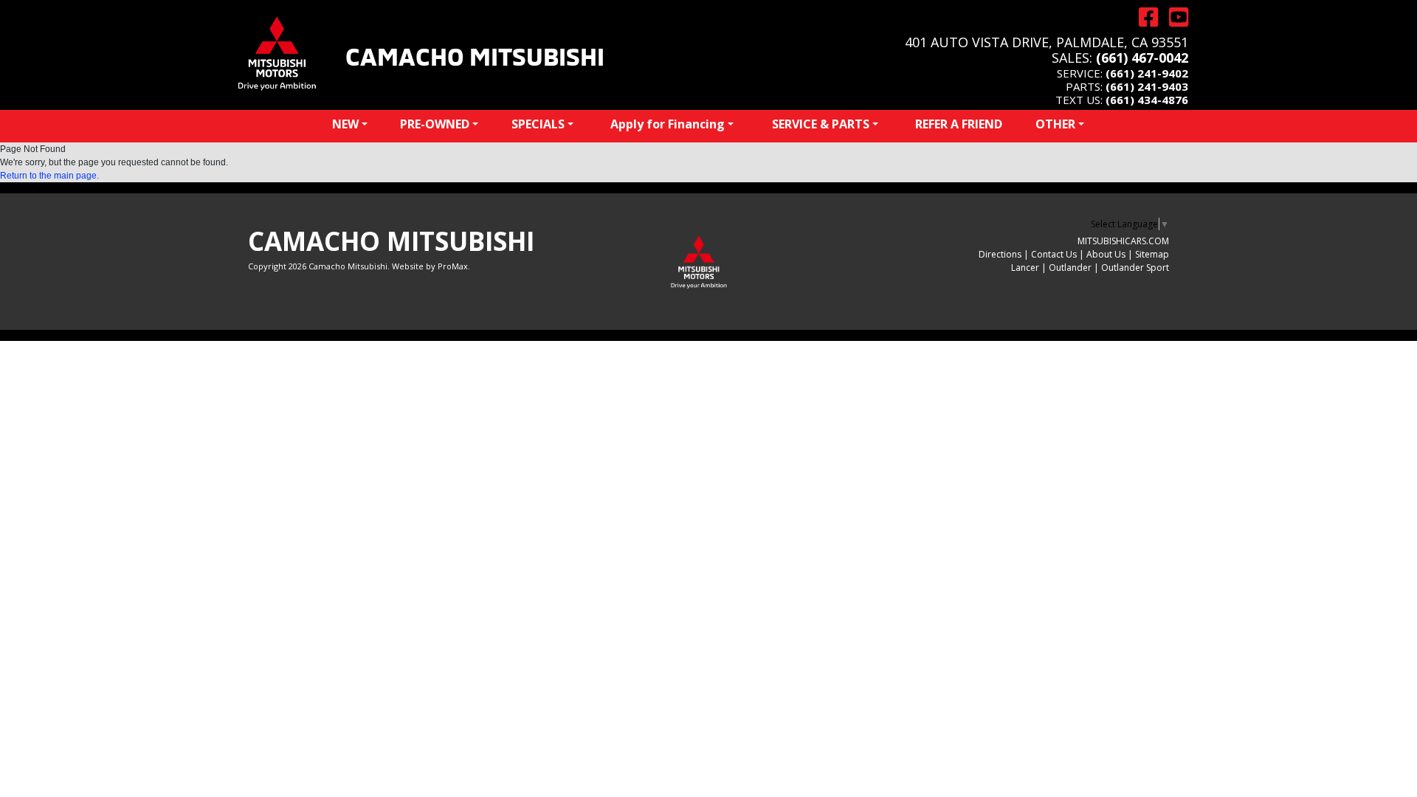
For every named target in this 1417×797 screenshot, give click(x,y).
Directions (1000, 254)
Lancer (1025, 267)
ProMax (453, 266)
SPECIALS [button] (538, 124)
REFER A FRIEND (958, 124)
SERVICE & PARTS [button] (820, 124)
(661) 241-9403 (1147, 86)
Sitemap (1152, 254)
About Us (1105, 254)
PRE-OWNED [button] (434, 124)
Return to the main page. (49, 175)
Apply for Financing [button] (667, 124)
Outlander (1070, 267)
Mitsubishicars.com (1123, 241)
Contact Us (1054, 254)
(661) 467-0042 (1142, 57)
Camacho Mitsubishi (474, 55)
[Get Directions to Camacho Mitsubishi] (1143, 17)
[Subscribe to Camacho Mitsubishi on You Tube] (1173, 17)
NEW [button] (345, 124)
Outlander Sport (1135, 267)
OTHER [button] (1055, 124)
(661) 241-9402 (1147, 73)
